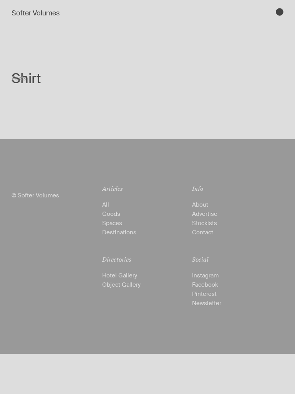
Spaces (112, 223)
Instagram (205, 275)
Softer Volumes (36, 13)
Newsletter (206, 303)
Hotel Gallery (119, 275)
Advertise (204, 214)
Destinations (119, 232)
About (200, 205)
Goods (111, 214)
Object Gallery (121, 285)
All (105, 205)
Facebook (205, 285)
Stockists (204, 223)
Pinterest (204, 294)
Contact (202, 232)
